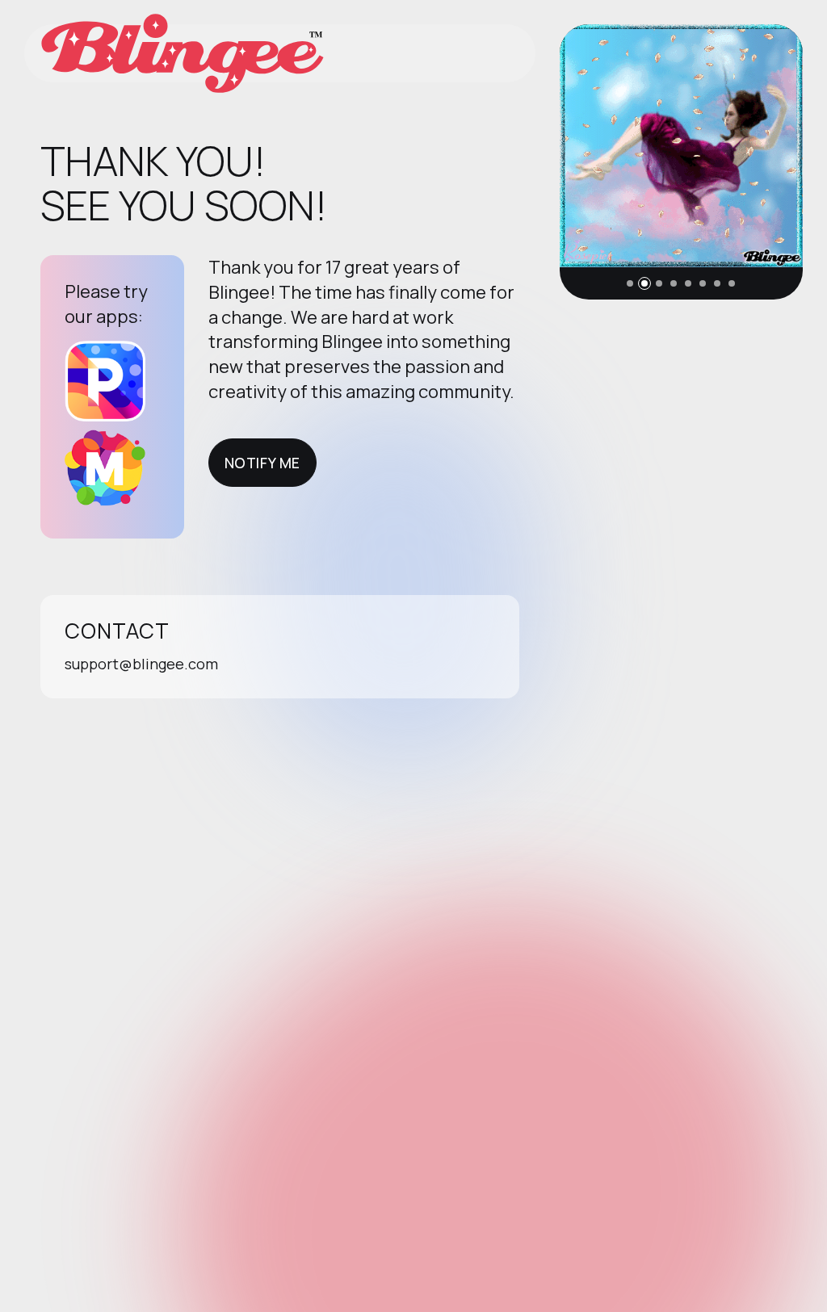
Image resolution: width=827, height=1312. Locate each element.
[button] (630, 283)
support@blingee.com (141, 663)
